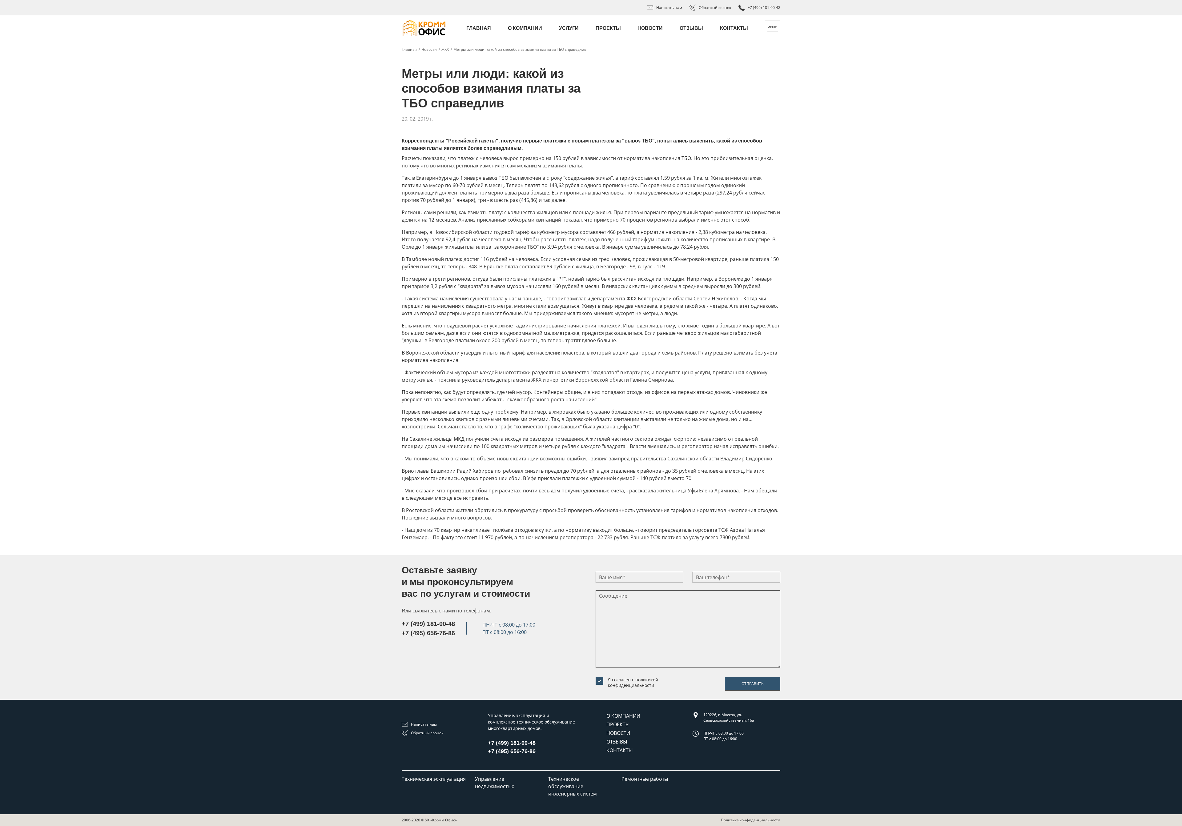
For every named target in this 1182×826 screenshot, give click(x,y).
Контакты (734, 28)
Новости (650, 28)
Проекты (608, 28)
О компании (525, 28)
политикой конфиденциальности (633, 682)
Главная (478, 28)
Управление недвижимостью (494, 783)
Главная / (411, 49)
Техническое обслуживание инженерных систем (572, 786)
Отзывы (691, 28)
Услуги (569, 28)
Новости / (430, 49)
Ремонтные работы (644, 779)
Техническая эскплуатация (434, 779)
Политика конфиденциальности (750, 820)
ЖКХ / (446, 49)
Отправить (753, 683)
